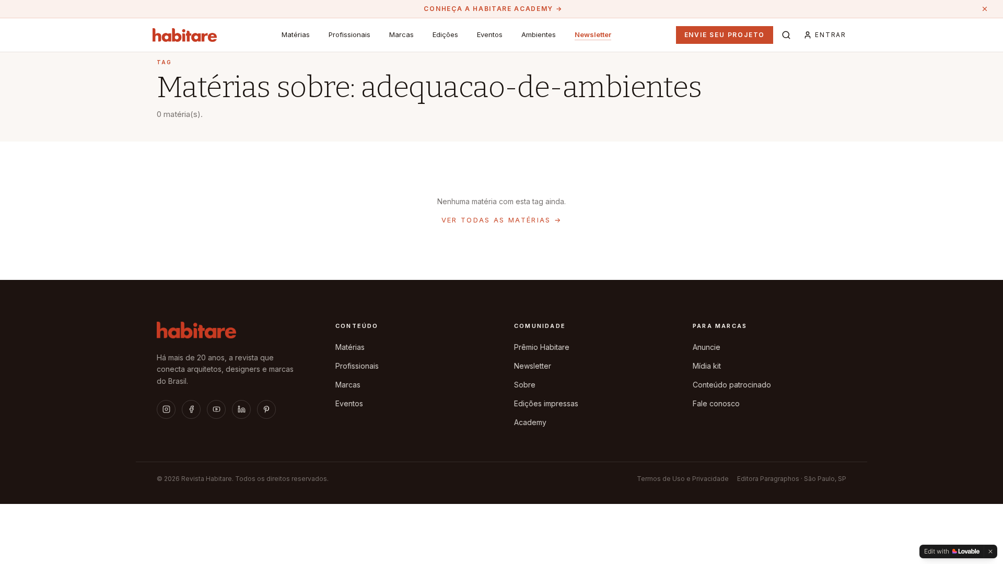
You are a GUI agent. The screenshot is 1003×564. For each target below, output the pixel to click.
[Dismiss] (990, 551)
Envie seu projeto (724, 35)
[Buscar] (786, 35)
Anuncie (706, 347)
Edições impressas (546, 403)
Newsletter (593, 34)
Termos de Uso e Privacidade (683, 479)
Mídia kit (707, 365)
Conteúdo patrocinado (732, 384)
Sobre (524, 384)
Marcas (401, 34)
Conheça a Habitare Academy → (493, 9)
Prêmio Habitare (541, 347)
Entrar (830, 35)
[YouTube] (216, 409)
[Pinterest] (266, 409)
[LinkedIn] (241, 409)
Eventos (490, 34)
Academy (530, 422)
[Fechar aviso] (984, 9)
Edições (445, 34)
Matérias (296, 34)
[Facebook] (191, 409)
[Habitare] (185, 35)
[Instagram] (166, 409)
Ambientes (538, 34)
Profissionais (349, 34)
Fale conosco (716, 403)
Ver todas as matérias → (501, 220)
